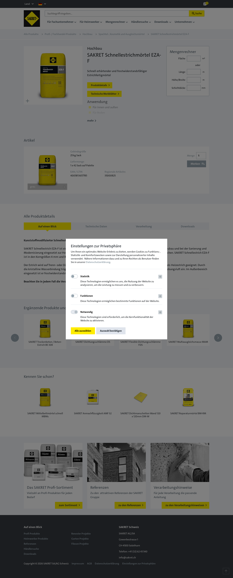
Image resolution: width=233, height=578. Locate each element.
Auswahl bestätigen (111, 330)
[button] (121, 281)
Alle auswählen (83, 330)
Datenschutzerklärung (98, 262)
